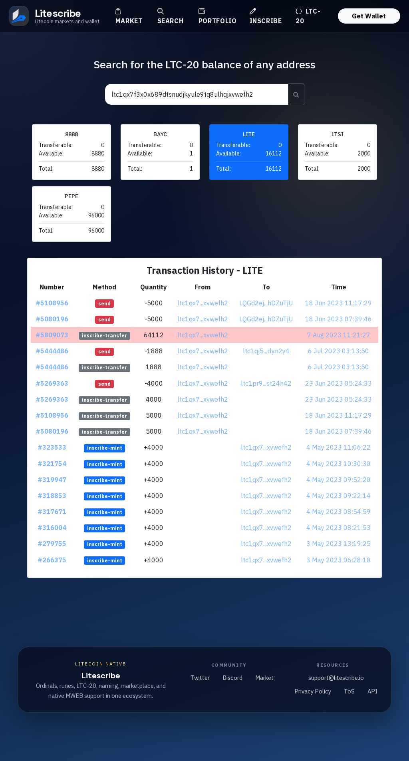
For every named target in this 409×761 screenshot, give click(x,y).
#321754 (52, 464)
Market (129, 21)
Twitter (200, 677)
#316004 (52, 528)
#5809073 (52, 335)
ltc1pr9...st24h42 (266, 383)
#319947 (52, 480)
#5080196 (52, 319)
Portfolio (218, 21)
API (372, 691)
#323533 (52, 447)
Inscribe (266, 21)
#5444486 (52, 351)
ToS (349, 691)
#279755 (52, 544)
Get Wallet (369, 16)
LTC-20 (308, 16)
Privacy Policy (312, 691)
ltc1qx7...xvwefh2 (202, 303)
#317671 (52, 512)
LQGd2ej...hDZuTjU (266, 303)
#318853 (52, 496)
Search (170, 21)
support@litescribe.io (336, 677)
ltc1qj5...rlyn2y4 (266, 351)
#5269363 (52, 383)
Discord (232, 677)
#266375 (52, 560)
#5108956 (52, 303)
